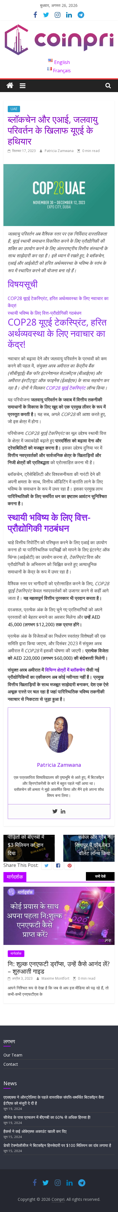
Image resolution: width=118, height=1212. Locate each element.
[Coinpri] (9, 85)
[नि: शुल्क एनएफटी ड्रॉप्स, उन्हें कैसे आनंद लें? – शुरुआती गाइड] (58, 889)
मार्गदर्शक (16, 953)
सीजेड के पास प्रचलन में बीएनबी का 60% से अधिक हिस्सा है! (47, 1117)
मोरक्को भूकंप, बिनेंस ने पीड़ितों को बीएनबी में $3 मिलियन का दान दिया (28, 837)
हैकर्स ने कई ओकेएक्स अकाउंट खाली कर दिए (34, 1131)
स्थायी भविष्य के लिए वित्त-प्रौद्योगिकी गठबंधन (44, 313)
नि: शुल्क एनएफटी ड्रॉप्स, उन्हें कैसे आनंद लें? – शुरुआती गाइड (59, 967)
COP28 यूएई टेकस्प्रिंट (65, 388)
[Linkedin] (63, 811)
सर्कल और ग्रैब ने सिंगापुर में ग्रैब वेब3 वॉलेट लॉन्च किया (92, 841)
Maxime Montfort (56, 978)
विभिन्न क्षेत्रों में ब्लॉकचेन (65, 670)
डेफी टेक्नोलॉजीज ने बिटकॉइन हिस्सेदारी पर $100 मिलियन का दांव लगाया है (57, 1145)
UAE (14, 108)
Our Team (12, 1055)
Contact (10, 1064)
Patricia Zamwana (59, 150)
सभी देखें (100, 876)
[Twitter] (55, 811)
